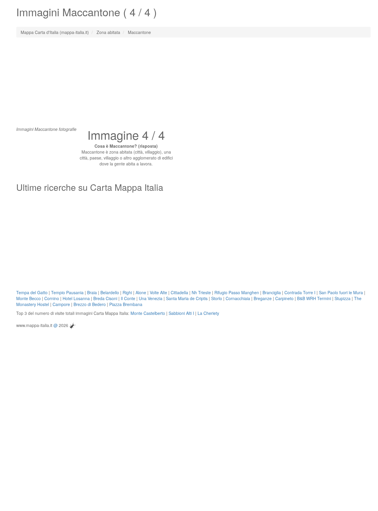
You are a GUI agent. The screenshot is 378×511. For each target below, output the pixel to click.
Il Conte (128, 298)
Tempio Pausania (67, 292)
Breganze (263, 298)
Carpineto (284, 298)
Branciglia (272, 292)
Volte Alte (158, 292)
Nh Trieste (201, 292)
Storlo (216, 298)
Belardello (109, 292)
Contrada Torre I (299, 292)
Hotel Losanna (76, 298)
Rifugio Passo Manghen (236, 292)
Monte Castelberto (148, 313)
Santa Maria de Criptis (187, 298)
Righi (127, 292)
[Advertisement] (189, 84)
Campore (61, 304)
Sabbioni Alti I (181, 313)
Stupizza (343, 298)
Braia (92, 292)
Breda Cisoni (105, 298)
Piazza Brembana (125, 304)
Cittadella (179, 292)
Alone (141, 292)
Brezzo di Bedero (90, 304)
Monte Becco (28, 298)
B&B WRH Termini (314, 298)
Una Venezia (150, 298)
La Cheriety (208, 313)
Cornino (51, 298)
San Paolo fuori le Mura (341, 292)
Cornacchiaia (238, 298)
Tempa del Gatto (32, 292)
